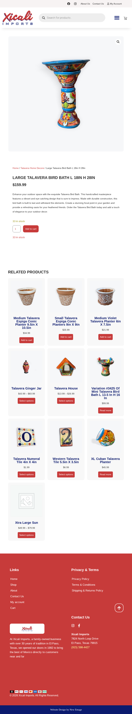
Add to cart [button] (26, 340)
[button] (117, 18)
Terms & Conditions (83, 584)
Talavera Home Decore (32, 168)
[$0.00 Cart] (125, 18)
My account (17, 602)
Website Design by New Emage (66, 709)
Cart (12, 607)
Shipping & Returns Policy (87, 590)
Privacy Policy (80, 579)
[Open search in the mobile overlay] (72, 18)
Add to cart (30, 229)
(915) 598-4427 (80, 647)
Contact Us (17, 596)
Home (16, 168)
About (13, 590)
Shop (13, 584)
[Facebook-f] (79, 625)
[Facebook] (69, 4)
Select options (26, 400)
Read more (105, 410)
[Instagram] (75, 4)
